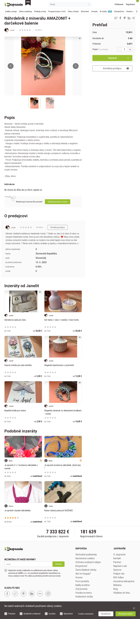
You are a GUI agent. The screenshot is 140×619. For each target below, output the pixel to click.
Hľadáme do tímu (121, 592)
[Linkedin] (31, 593)
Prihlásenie (119, 4)
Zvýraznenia (81, 588)
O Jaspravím (119, 554)
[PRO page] (28, 2)
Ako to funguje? (83, 573)
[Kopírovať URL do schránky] (133, 18)
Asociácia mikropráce (124, 581)
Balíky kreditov (82, 585)
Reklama (117, 585)
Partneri (117, 562)
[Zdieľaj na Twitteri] (116, 18)
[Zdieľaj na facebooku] (120, 18)
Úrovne (78, 577)
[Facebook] (7, 593)
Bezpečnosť (81, 566)
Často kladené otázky (85, 569)
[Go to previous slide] (11, 66)
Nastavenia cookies (85, 558)
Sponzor (117, 569)
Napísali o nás (120, 566)
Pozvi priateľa (82, 581)
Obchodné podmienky (86, 554)
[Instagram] (48, 593)
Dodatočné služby (84, 596)
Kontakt (117, 558)
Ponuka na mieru (83, 592)
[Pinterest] (23, 593)
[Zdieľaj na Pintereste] (124, 18)
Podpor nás (119, 573)
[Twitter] (15, 593)
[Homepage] (13, 4)
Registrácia (130, 4)
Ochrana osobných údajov (88, 562)
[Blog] (40, 593)
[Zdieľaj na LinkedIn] (129, 18)
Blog (115, 588)
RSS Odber (118, 577)
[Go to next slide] (76, 66)
